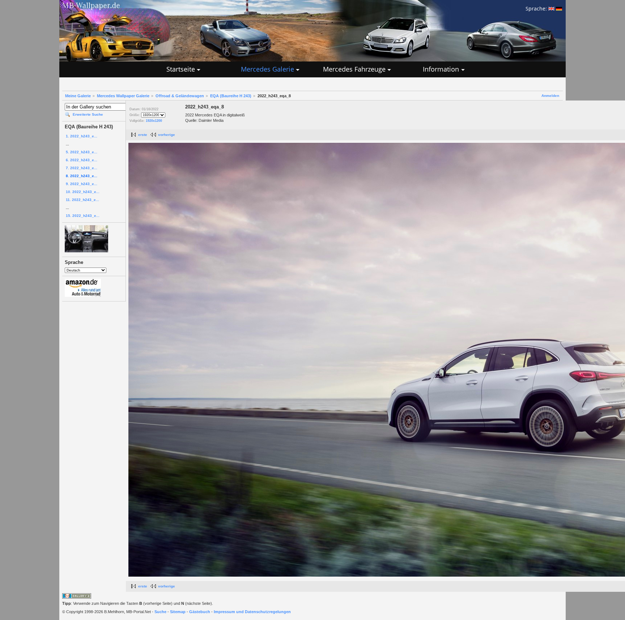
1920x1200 (154, 121)
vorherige (166, 135)
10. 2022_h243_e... (82, 192)
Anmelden (550, 96)
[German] (559, 8)
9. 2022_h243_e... (81, 184)
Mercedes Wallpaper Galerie (123, 96)
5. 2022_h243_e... (81, 152)
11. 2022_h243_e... (82, 200)
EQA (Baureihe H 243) (230, 96)
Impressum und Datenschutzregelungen (252, 612)
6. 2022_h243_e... (81, 160)
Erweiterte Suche (88, 114)
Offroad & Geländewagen (180, 96)
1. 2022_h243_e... (81, 136)
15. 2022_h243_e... (82, 216)
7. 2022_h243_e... (81, 168)
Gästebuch (199, 612)
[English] (551, 8)
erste (142, 135)
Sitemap (178, 612)
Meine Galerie (78, 96)
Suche (160, 612)
